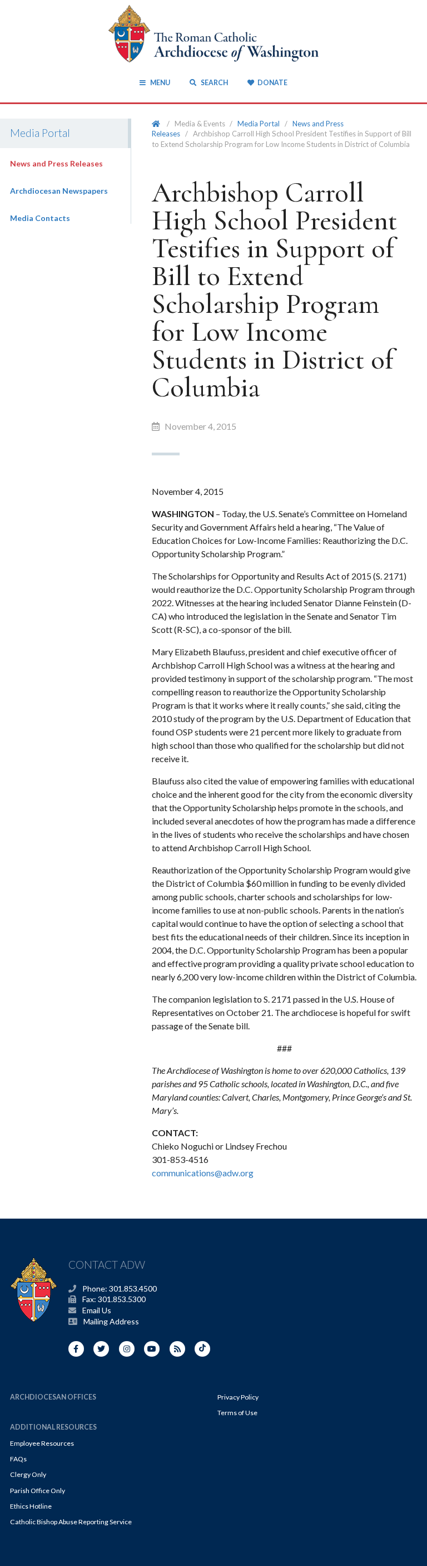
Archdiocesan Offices (53, 1397)
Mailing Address (111, 1321)
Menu (160, 82)
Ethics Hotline (31, 1506)
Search (213, 82)
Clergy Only (28, 1474)
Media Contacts (40, 218)
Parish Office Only (37, 1490)
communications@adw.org (203, 1172)
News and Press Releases (56, 163)
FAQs (18, 1459)
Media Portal (258, 123)
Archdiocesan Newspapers (59, 190)
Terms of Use (237, 1412)
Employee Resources (42, 1443)
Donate (272, 82)
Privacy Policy (238, 1397)
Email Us (96, 1310)
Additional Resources (53, 1427)
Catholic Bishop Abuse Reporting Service (71, 1522)
